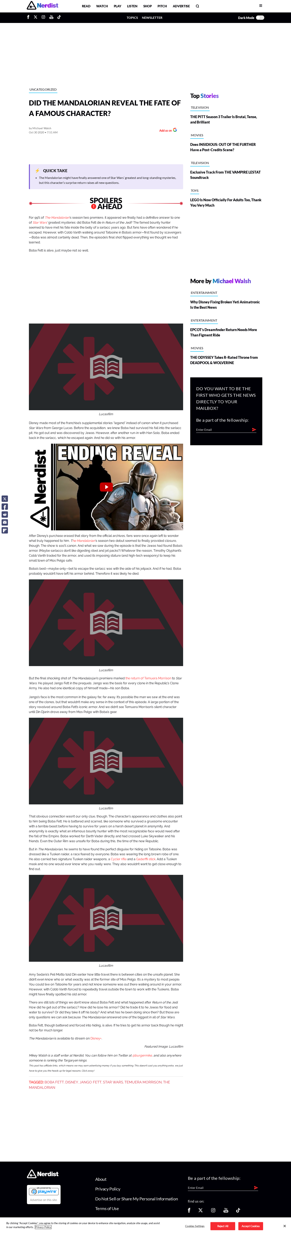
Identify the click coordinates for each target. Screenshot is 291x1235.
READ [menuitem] (86, 6)
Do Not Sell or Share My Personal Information (136, 1198)
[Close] (284, 1226)
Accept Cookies (251, 1225)
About (101, 1179)
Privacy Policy (107, 1188)
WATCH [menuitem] (102, 6)
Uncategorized (43, 89)
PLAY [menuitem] (117, 6)
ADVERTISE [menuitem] (181, 6)
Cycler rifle (118, 859)
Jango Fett (91, 1082)
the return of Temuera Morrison (148, 678)
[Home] (42, 1177)
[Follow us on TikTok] (238, 1211)
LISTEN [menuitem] (132, 6)
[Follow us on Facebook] (189, 1211)
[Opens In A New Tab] (44, 1191)
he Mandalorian (83, 541)
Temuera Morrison (143, 1082)
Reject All (222, 1225)
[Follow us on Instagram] (213, 1211)
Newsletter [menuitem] (152, 17)
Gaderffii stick (145, 859)
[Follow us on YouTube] (225, 1211)
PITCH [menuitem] (162, 6)
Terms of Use (107, 1208)
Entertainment (204, 292)
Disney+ (96, 1038)
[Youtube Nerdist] (51, 17)
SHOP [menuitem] (147, 6)
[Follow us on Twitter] (200, 1211)
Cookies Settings (194, 1225)
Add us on (164, 131)
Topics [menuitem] (132, 17)
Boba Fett (54, 1082)
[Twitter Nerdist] (35, 17)
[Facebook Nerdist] (29, 17)
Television (200, 107)
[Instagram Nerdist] (43, 17)
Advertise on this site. (43, 1200)
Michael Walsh (41, 128)
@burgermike (142, 1055)
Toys (195, 190)
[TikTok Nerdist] (59, 17)
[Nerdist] (42, 6)
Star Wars (40, 222)
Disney (71, 1082)
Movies (197, 135)
